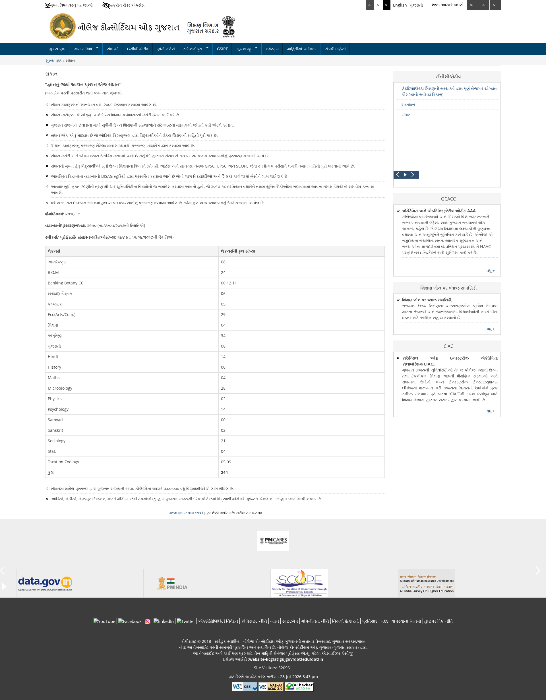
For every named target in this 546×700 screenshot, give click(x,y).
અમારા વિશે (83, 48)
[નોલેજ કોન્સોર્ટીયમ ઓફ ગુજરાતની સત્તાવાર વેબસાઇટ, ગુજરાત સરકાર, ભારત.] (143, 26)
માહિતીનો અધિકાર (302, 48)
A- (471, 4)
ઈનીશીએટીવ (138, 48)
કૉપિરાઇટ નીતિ (254, 621)
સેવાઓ (113, 48)
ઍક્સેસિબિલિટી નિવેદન (218, 621)
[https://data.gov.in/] (45, 583)
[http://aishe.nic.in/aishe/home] (426, 583)
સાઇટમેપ (290, 621)
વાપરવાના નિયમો (406, 621)
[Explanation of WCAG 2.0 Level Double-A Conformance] (271, 686)
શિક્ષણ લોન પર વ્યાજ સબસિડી (448, 288)
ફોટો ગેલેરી (166, 48)
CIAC (448, 346)
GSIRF (222, 48)
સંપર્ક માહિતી (335, 48)
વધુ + (491, 270)
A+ (495, 4)
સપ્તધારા (408, 104)
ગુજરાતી (416, 5)
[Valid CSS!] (244, 686)
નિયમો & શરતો (345, 621)
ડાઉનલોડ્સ (193, 48)
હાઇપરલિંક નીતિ (438, 621)
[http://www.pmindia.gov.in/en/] (172, 583)
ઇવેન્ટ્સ (272, 48)
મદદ (384, 621)
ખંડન (274, 621)
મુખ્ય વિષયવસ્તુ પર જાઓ (71, 5)
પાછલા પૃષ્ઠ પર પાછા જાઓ (185, 513)
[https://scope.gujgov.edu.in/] (299, 583)
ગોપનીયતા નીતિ (315, 621)
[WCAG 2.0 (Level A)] (299, 686)
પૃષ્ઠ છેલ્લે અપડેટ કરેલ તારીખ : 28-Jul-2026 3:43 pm (273, 676)
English (400, 5)
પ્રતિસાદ (370, 621)
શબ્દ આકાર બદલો (448, 4)
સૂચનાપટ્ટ (244, 48)
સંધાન (70, 60)
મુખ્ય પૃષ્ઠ (57, 48)
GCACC (448, 199)
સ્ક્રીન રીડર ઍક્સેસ (127, 5)
